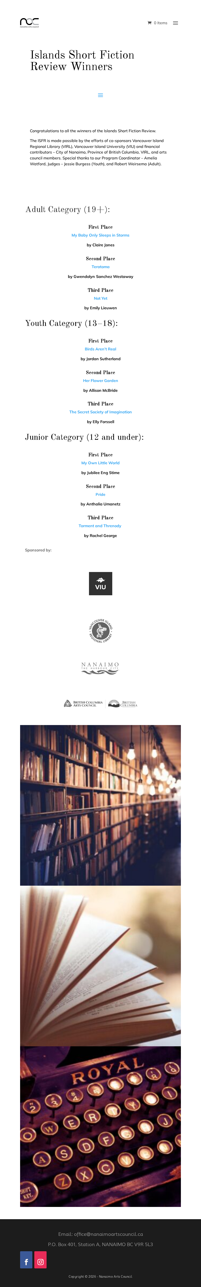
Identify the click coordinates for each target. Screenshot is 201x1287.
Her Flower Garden (100, 380)
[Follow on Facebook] (26, 1259)
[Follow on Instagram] (40, 1259)
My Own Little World (100, 462)
